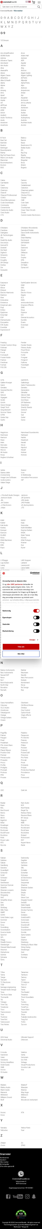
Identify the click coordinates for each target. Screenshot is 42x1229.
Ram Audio (25, 803)
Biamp (3, 153)
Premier (3, 755)
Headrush (24, 440)
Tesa (2, 992)
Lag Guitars (5, 563)
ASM (2, 110)
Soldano (24, 915)
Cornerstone (5, 208)
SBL (22, 868)
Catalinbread (25, 185)
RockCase (25, 830)
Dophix (23, 258)
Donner (3, 258)
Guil (22, 415)
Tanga (3, 977)
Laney (3, 565)
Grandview (25, 405)
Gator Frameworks (28, 385)
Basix (23, 143)
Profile (3, 765)
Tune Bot (4, 1019)
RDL (2, 808)
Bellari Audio (25, 148)
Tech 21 (24, 985)
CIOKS (3, 198)
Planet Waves (6, 750)
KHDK (23, 533)
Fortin (23, 355)
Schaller (24, 870)
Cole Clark (25, 203)
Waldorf (24, 1085)
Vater (3, 1057)
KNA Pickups (26, 540)
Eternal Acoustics (27, 317)
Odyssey (4, 705)
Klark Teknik (25, 535)
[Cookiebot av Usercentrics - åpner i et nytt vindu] (30, 573)
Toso (2, 1010)
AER (22, 60)
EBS (22, 288)
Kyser (23, 548)
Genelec (24, 388)
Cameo (23, 180)
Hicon (23, 445)
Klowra (23, 538)
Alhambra (4, 78)
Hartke (23, 437)
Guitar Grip (4, 417)
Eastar (3, 285)
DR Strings (4, 263)
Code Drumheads (7, 203)
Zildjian (3, 1143)
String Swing (25, 947)
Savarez (4, 868)
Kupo (3, 548)
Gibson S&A (25, 395)
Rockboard (25, 828)
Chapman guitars (27, 190)
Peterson (24, 743)
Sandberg (4, 865)
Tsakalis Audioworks (28, 1017)
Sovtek (23, 932)
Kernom (3, 533)
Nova (23, 685)
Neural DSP (5, 675)
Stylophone (5, 952)
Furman (3, 365)
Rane (2, 805)
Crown (23, 213)
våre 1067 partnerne (15, 584)
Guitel (23, 417)
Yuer (22, 1130)
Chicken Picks (26, 195)
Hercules (4, 445)
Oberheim (24, 703)
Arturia (23, 105)
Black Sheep (25, 158)
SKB (2, 905)
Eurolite (24, 320)
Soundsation (5, 930)
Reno (3, 815)
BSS (2, 168)
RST (22, 840)
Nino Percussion (27, 678)
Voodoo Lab (26, 1067)
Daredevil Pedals (27, 230)
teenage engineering (8, 987)
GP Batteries (25, 402)
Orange (3, 715)
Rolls (2, 838)
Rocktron (4, 835)
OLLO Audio (5, 708)
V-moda (4, 1052)
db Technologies (7, 235)
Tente (23, 990)
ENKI (23, 307)
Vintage (24, 1062)
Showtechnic (5, 893)
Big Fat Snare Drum (8, 155)
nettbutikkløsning (26, 1225)
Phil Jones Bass (6, 745)
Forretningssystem (10, 1225)
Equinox (24, 312)
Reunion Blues (26, 815)
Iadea (3, 470)
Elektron (4, 295)
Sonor (3, 922)
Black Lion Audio (7, 158)
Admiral (24, 58)
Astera (23, 110)
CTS (2, 215)
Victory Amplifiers (7, 1062)
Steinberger (5, 945)
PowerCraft (25, 753)
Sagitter (24, 860)
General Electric (6, 390)
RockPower (5, 833)
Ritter (3, 823)
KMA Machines (6, 540)
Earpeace (4, 283)
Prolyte (23, 768)
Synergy (24, 957)
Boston (3, 165)
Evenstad (24, 325)
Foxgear (24, 357)
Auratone (4, 123)
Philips (23, 745)
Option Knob (25, 713)
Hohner (23, 452)
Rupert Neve (25, 843)
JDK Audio (25, 500)
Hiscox (3, 450)
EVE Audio (4, 325)
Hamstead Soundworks (30, 432)
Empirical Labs (6, 305)
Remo (3, 813)
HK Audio (4, 452)
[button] (21, 1214)
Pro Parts (24, 758)
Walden (3, 1085)
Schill (2, 875)
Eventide (4, 327)
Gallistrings (25, 383)
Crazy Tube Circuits (28, 210)
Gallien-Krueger (6, 383)
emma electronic (27, 303)
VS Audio (4, 1072)
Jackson (24, 495)
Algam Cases (5, 75)
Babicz (23, 138)
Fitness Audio (26, 348)
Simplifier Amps (6, 900)
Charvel (3, 193)
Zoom (3, 1145)
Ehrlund (3, 290)
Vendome (4, 1060)
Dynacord (24, 267)
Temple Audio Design (8, 990)
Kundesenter (4, 1158)
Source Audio (6, 932)
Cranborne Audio (7, 210)
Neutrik (23, 675)
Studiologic (25, 950)
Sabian (3, 858)
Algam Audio (25, 73)
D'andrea (4, 230)
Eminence (4, 303)
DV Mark (24, 265)
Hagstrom (4, 432)
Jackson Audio (6, 498)
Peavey (24, 740)
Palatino (24, 733)
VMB (2, 1067)
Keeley (3, 528)
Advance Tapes (6, 60)
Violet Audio (5, 1065)
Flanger (3, 350)
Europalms (5, 322)
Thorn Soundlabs (27, 997)
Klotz (2, 538)
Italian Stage (5, 482)
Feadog (3, 343)
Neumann (24, 673)
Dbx (2, 238)
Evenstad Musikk (6, 11)
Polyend (24, 750)
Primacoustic (5, 758)
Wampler (24, 1087)
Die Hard (4, 250)
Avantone (4, 125)
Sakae (3, 863)
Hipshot (24, 447)
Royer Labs (5, 840)
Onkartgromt (5, 713)
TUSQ (23, 1022)
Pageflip (4, 733)
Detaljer (32, 640)
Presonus (24, 755)
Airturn (23, 65)
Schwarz (4, 878)
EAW (22, 285)
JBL (2, 500)
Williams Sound (6, 1097)
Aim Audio (4, 65)
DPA (22, 260)
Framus (3, 360)
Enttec (3, 310)
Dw (2, 267)
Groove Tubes (6, 412)
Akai (2, 68)
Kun (22, 545)
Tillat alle (21, 647)
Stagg (3, 940)
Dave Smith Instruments (30, 233)
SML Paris (4, 910)
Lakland (24, 563)
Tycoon (24, 1024)
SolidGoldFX (25, 917)
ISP (22, 480)
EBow (3, 288)
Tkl (2, 1000)
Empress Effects (27, 305)
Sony (2, 925)
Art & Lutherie (26, 103)
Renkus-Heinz (26, 813)
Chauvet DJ (25, 193)
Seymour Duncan (7, 885)
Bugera (23, 168)
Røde (23, 845)
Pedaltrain (4, 743)
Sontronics (25, 922)
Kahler (3, 523)
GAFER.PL (25, 380)
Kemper (3, 530)
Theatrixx (24, 995)
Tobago (3, 1002)
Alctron (23, 70)
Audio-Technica (6, 118)
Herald (23, 442)
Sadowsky (25, 858)
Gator (3, 385)
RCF (22, 805)
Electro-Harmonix (7, 293)
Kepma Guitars (26, 530)
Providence (25, 772)
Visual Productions (28, 1065)
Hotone (24, 455)
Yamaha (4, 1128)
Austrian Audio (26, 123)
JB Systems (25, 498)
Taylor (23, 980)
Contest (24, 205)
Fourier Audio (6, 357)
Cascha (24, 183)
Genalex (4, 388)
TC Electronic (6, 982)
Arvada (3, 108)
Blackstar (4, 160)
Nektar (23, 670)
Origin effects (26, 715)
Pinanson (4, 748)
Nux (22, 690)
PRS (2, 775)
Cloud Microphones (8, 200)
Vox (22, 1070)
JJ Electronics (6, 505)
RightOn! (4, 820)
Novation (4, 687)
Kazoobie (24, 525)
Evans (23, 322)
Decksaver (25, 240)
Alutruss (24, 88)
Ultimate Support (27, 1037)
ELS (22, 298)
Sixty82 (24, 902)
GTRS (3, 415)
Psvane (3, 777)
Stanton (24, 940)
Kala (22, 523)
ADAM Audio (5, 56)
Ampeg (3, 90)
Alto (2, 88)
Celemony (4, 188)
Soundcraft (25, 925)
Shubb (23, 893)
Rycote (3, 845)
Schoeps (24, 875)
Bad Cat (4, 140)
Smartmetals (26, 907)
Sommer (4, 920)
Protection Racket (28, 770)
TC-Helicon (25, 982)
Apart (3, 95)
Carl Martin (5, 183)
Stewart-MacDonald (8, 947)
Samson (24, 863)
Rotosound (25, 838)
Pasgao (3, 738)
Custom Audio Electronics (30, 215)
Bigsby (23, 155)
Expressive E (5, 330)
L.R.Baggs (4, 560)
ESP (2, 317)
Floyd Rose (25, 350)
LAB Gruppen (26, 560)
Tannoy (23, 977)
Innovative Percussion (29, 477)
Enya (23, 310)
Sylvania (4, 957)
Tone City (4, 1005)
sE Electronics (26, 878)
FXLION (3, 367)
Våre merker (18, 11)
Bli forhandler (4, 1164)
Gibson (3, 395)
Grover (23, 412)
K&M (2, 520)
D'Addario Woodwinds (29, 228)
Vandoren (4, 1055)
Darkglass (4, 233)
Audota (23, 120)
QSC (2, 790)
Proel (23, 763)
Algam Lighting (26, 75)
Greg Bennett (5, 410)
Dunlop (3, 265)
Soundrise (25, 927)
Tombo (23, 1002)
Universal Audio (6, 1040)
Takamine (24, 972)
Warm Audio (5, 1090)
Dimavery (4, 255)
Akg (22, 68)
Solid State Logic (7, 917)
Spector (4, 935)
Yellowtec (4, 1130)
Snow (23, 912)
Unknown (24, 1040)
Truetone (4, 1017)
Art (2, 103)
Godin (3, 400)
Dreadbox (24, 263)
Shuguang (4, 895)
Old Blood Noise (27, 705)
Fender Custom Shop (8, 345)
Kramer (23, 543)
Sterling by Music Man (29, 945)
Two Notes (5, 1024)
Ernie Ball (4, 315)
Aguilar (23, 63)
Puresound (25, 777)
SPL (2, 937)
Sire (2, 902)
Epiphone (4, 312)
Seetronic (24, 880)
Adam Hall (25, 56)
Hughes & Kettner (7, 457)
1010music (5, 40)
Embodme (4, 300)
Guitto (3, 420)
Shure (23, 895)
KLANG (3, 535)
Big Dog (24, 153)
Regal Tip (24, 810)
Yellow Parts (25, 1128)
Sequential (25, 883)
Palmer (3, 735)
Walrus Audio (5, 1087)
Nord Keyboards (7, 683)
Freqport (24, 360)
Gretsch (24, 410)
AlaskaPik (4, 70)
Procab (24, 760)
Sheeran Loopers (7, 890)
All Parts (24, 78)
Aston (3, 113)
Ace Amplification (7, 53)
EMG (23, 300)
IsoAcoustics (6, 480)
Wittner (23, 1097)
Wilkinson (24, 1095)
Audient (3, 115)
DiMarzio (24, 253)
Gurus (23, 420)
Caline (3, 180)
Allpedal (24, 80)
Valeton (24, 1052)
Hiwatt (23, 450)
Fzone (23, 367)
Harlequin (24, 435)
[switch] (36, 617)
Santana (24, 865)
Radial (3, 803)
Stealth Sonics (6, 942)
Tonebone (4, 1007)
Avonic (23, 125)
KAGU (23, 520)
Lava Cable (25, 568)
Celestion (24, 188)
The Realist (25, 992)
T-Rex (3, 972)
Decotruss (4, 243)
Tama (3, 975)
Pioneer (24, 748)
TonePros (24, 1007)
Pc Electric (25, 738)
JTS (22, 508)
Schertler (24, 873)
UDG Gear (4, 1037)
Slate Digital (25, 905)
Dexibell (3, 248)
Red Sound (5, 810)
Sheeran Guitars (27, 888)
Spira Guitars (26, 935)
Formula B (4, 355)
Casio (3, 185)
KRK (2, 545)
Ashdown (24, 108)
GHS (2, 392)
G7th (2, 380)
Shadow (24, 885)
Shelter (23, 890)
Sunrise (3, 955)
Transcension (6, 1012)
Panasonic (25, 735)
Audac (23, 113)
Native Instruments (8, 670)
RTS (2, 843)
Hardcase (4, 435)
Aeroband (4, 63)
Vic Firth (24, 1060)
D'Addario (4, 228)
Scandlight (4, 870)
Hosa (3, 455)
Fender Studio (26, 345)
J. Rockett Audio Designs (10, 495)
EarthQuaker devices (29, 283)
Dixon (23, 255)
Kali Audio (4, 525)
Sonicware (25, 920)
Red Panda (25, 808)
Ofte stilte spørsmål (7, 1166)
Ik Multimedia (26, 475)
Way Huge (25, 1092)
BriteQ (23, 165)
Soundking (4, 927)
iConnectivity (5, 475)
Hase (2, 440)
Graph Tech (5, 407)
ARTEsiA (4, 105)
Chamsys (4, 190)
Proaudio (4, 760)
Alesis (3, 73)
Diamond (24, 248)
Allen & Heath (5, 80)
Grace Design (6, 405)
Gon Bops (25, 400)
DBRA (23, 235)
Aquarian (24, 98)
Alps (22, 85)
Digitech (4, 253)
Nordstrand (25, 683)
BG (22, 150)
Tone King (24, 1005)
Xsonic (3, 1112)
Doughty (4, 260)
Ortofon (24, 718)
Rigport (23, 820)
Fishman (4, 348)
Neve (3, 678)
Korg (2, 543)
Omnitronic (5, 710)
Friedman (4, 362)
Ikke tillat (21, 654)
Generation (25, 390)
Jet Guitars (5, 503)
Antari (23, 93)
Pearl (2, 740)
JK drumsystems (27, 505)
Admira (3, 58)
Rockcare (4, 830)
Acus (23, 53)
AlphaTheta (25, 83)
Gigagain (4, 397)
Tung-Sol (24, 1019)
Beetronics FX (26, 145)
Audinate (24, 115)
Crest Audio (5, 213)
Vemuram (24, 1057)
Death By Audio (6, 240)
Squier (23, 937)
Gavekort (3, 1160)
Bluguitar (24, 160)
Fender (23, 343)
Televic (23, 987)
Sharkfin (4, 888)
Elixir (2, 298)
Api (22, 95)
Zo (22, 1143)
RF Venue (24, 818)
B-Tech (3, 138)
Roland (23, 835)
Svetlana (24, 955)
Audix (3, 120)
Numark (3, 690)
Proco (3, 763)
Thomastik (4, 997)
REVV (3, 818)
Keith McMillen (26, 528)
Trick (2, 1015)
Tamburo (24, 975)
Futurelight (25, 365)
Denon (23, 245)
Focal (3, 352)
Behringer (4, 148)
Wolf (2, 1100)
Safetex (3, 860)
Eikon (23, 290)
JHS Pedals (25, 503)
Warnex (24, 1090)
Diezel (23, 250)
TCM (2, 985)
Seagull (3, 880)
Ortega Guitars (6, 718)
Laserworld (25, 565)
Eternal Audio (5, 320)
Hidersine (4, 447)
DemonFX (4, 245)
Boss (23, 163)
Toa (22, 1000)
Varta (23, 1055)
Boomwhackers (6, 163)
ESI (22, 315)
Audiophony (25, 118)
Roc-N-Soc (25, 825)
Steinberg (24, 942)
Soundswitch (26, 930)
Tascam (4, 980)
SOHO (3, 915)
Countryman (25, 208)
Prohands (24, 765)
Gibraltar (24, 392)
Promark (4, 770)
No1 (2, 680)
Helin (2, 442)
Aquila (3, 100)
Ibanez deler (5, 473)
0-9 (3, 18)
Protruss (4, 772)
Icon (22, 473)
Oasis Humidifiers (7, 703)
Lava (2, 568)
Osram (3, 720)
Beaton (3, 145)
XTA (22, 1112)
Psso (23, 775)
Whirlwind (4, 1095)
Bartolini (4, 143)
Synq (2, 960)
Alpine (3, 85)
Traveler (24, 1012)
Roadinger (4, 825)
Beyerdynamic (6, 150)
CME (22, 200)
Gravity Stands (26, 407)
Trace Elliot (25, 1010)
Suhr (22, 952)
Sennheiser (5, 883)
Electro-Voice (26, 293)
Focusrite (24, 352)
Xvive (3, 1115)
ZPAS (23, 1145)
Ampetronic (25, 90)
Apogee (4, 98)
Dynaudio (4, 270)
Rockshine (25, 833)
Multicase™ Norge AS (21, 1227)
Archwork (24, 100)
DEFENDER (25, 243)
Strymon (4, 950)
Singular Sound (26, 900)
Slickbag (4, 907)
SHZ (2, 897)
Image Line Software (8, 477)
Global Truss (25, 397)
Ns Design (25, 687)
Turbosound (5, 1022)
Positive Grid (5, 753)
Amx (2, 93)
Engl (2, 307)
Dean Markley (26, 238)
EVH (22, 327)
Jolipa (3, 508)
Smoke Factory (27, 910)
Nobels (23, 680)
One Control (25, 710)
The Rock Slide (6, 995)
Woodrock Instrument (29, 1100)
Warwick (4, 1092)
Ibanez (23, 470)
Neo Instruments (7, 673)
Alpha (3, 83)
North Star (4, 685)
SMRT (3, 912)
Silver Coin (25, 897)
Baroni (23, 140)
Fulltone (24, 362)
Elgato (23, 295)
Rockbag (4, 828)
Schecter (4, 873)
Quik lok (24, 790)
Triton (23, 1015)
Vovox (3, 1070)
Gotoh (3, 402)
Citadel (23, 198)
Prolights (4, 768)
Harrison (4, 437)
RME (22, 823)
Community (5, 205)
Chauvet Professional (9, 195)
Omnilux (24, 708)
